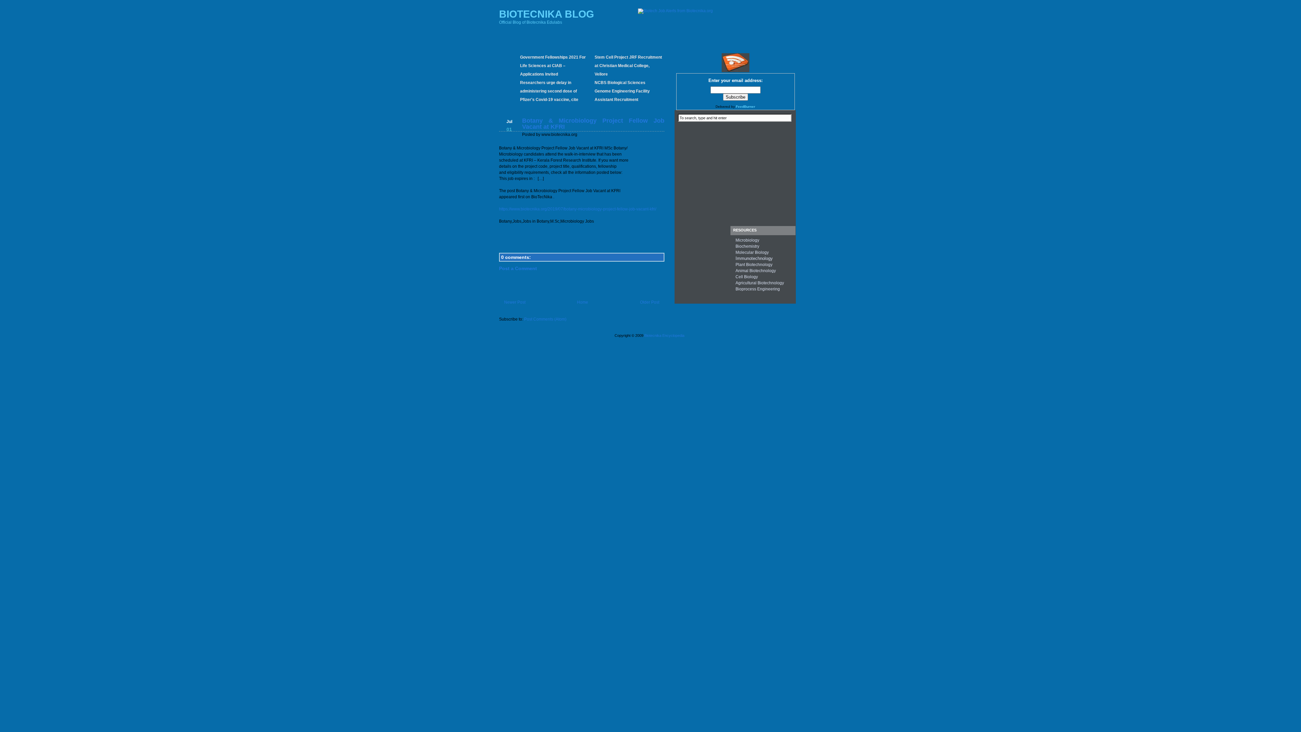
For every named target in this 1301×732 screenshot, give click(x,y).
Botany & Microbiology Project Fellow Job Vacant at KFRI (593, 123)
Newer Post (514, 302)
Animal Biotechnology (756, 270)
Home (582, 302)
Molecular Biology (752, 252)
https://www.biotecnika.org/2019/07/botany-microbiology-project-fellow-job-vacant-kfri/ (577, 209)
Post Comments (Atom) (545, 319)
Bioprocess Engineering (758, 289)
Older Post (649, 302)
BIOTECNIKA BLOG (546, 14)
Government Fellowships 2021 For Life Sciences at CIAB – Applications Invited (553, 66)
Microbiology (747, 240)
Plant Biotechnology (754, 264)
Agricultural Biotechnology (760, 283)
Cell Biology (747, 276)
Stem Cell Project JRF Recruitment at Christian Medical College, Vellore (628, 66)
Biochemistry (747, 246)
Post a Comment (518, 268)
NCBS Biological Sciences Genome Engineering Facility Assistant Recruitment (622, 91)
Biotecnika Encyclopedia (664, 335)
